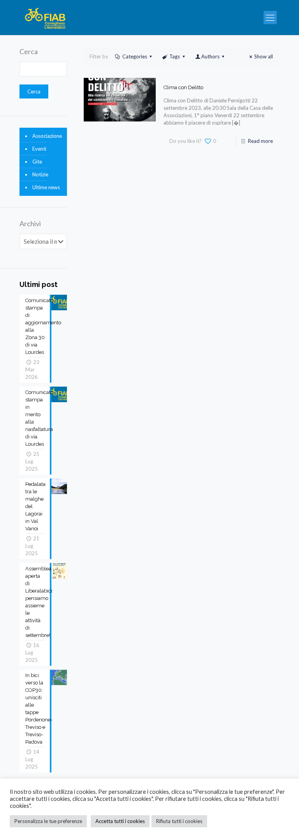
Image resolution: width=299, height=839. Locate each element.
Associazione (47, 136)
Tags (174, 56)
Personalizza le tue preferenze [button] (48, 821)
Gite (37, 161)
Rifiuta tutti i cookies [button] (179, 821)
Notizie (40, 174)
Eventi (39, 149)
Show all (263, 56)
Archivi (30, 223)
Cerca (28, 51)
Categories (134, 56)
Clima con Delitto (183, 87)
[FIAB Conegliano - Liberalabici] (45, 17)
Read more (260, 141)
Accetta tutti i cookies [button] (120, 821)
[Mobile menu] (270, 17)
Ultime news (46, 187)
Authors (210, 56)
